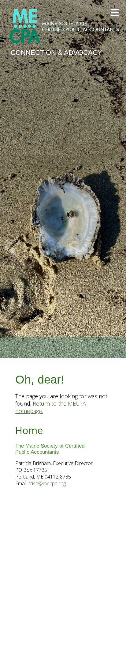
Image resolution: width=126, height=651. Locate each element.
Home (29, 430)
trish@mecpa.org (47, 483)
